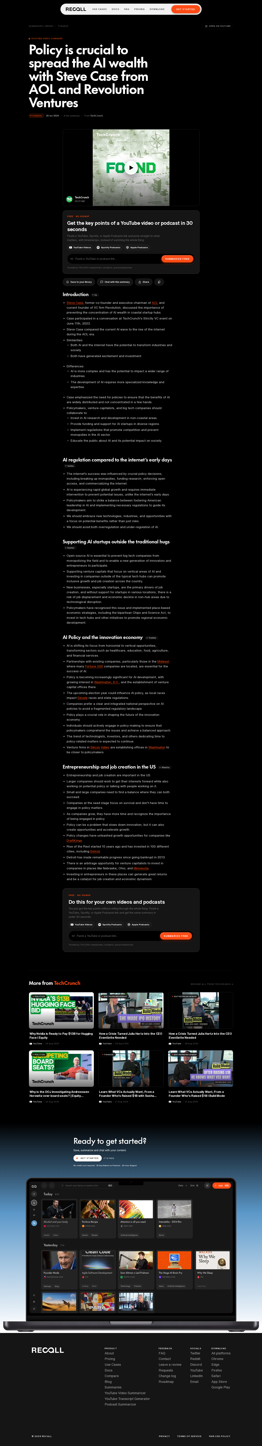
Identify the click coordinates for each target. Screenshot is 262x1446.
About (109, 1353)
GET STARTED (89, 1158)
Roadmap (166, 1381)
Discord (196, 1364)
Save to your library (81, 282)
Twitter (195, 1353)
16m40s (166, 767)
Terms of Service (189, 1436)
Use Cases (99, 9)
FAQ (126, 9)
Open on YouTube (219, 26)
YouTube (196, 1370)
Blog (108, 1381)
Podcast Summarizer (120, 1404)
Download (157, 9)
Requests (166, 1370)
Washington (156, 747)
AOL (155, 302)
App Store (219, 1381)
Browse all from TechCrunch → (212, 984)
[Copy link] (159, 282)
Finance (63, 26)
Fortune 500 (94, 666)
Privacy (164, 1436)
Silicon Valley (99, 747)
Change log (167, 1375)
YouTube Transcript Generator (127, 1398)
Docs (115, 9)
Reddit (195, 1358)
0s (95, 295)
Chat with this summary (117, 282)
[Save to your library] (89, 996)
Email (194, 1381)
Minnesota (141, 868)
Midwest (163, 661)
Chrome (217, 1358)
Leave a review (170, 1364)
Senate (82, 697)
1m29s (70, 466)
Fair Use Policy (219, 1436)
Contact (165, 1358)
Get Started (185, 9)
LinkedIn (196, 1375)
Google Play (220, 1387)
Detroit (95, 851)
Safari (216, 1375)
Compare (112, 1375)
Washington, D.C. (106, 682)
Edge (215, 1364)
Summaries (113, 1387)
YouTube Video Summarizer (125, 1393)
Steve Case (75, 302)
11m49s (152, 638)
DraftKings (74, 840)
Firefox (216, 1370)
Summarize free (177, 259)
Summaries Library (41, 26)
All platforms (220, 1353)
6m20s (71, 548)
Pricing (139, 9)
